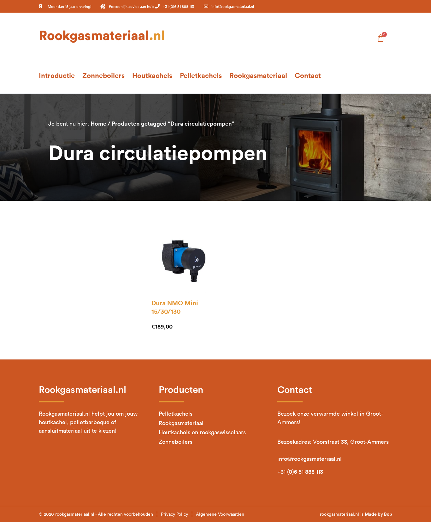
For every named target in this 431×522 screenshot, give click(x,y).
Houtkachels (152, 75)
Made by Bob (378, 514)
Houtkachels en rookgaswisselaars (202, 432)
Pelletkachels (201, 75)
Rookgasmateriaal (258, 75)
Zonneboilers (103, 75)
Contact (308, 75)
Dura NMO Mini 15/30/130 (174, 307)
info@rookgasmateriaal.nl (309, 458)
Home (98, 123)
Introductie (57, 75)
